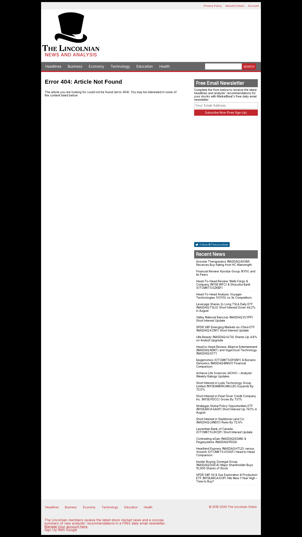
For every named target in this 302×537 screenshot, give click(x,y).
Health (164, 66)
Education (144, 66)
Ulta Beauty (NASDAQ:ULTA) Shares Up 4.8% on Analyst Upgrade (226, 338)
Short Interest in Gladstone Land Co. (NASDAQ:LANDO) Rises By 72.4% (220, 420)
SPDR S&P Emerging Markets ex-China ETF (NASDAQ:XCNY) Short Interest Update (225, 328)
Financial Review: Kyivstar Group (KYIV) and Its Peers (225, 273)
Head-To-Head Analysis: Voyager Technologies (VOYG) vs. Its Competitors (224, 295)
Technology (120, 66)
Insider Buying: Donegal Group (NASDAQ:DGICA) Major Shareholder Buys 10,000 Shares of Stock (224, 465)
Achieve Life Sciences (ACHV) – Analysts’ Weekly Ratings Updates (224, 374)
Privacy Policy (213, 5)
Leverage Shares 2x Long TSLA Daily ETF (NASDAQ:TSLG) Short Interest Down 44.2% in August (226, 307)
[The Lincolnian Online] (71, 35)
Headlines (53, 66)
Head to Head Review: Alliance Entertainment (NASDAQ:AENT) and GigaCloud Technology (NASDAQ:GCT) (226, 350)
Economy (96, 66)
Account (253, 5)
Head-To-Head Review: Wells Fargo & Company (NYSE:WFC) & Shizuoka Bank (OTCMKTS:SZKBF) (223, 284)
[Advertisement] (181, 23)
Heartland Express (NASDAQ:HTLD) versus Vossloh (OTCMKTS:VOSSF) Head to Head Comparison (225, 452)
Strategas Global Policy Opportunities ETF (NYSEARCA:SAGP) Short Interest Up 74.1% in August (226, 409)
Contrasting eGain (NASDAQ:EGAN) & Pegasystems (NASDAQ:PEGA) (221, 440)
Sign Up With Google (60, 530)
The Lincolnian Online (242, 506)
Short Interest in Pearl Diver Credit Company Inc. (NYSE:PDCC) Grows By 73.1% (226, 397)
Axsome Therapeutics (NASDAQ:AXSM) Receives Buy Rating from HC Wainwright (224, 263)
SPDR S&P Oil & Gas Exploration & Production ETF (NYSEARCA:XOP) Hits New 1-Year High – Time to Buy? (226, 478)
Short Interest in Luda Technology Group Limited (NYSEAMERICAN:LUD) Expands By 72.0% (225, 386)
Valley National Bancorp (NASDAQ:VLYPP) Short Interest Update (224, 318)
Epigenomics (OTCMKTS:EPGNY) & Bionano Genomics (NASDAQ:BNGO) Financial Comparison (226, 363)
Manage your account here (65, 526)
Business (75, 66)
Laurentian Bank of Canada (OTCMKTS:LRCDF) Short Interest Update (224, 430)
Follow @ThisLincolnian (213, 244)
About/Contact (234, 5)
